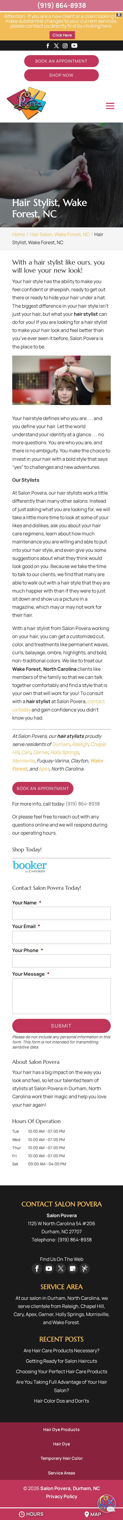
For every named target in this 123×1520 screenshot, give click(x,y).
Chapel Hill (92, 1306)
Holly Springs (64, 752)
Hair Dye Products (61, 1429)
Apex (44, 768)
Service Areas (61, 1473)
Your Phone (27, 950)
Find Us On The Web (61, 1259)
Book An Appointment (61, 61)
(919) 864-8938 (82, 803)
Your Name (26, 903)
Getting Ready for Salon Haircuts (61, 1361)
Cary (26, 752)
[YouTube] (74, 46)
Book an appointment (43, 788)
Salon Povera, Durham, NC (70, 1488)
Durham (61, 744)
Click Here (62, 35)
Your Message (30, 974)
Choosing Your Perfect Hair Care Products (61, 1371)
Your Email (26, 926)
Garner (40, 752)
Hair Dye (61, 1444)
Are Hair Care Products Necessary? (61, 1350)
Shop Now (61, 75)
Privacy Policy (61, 1496)
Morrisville (23, 760)
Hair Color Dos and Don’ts (61, 1400)
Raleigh (80, 744)
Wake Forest (65, 1322)
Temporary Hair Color (62, 1458)
